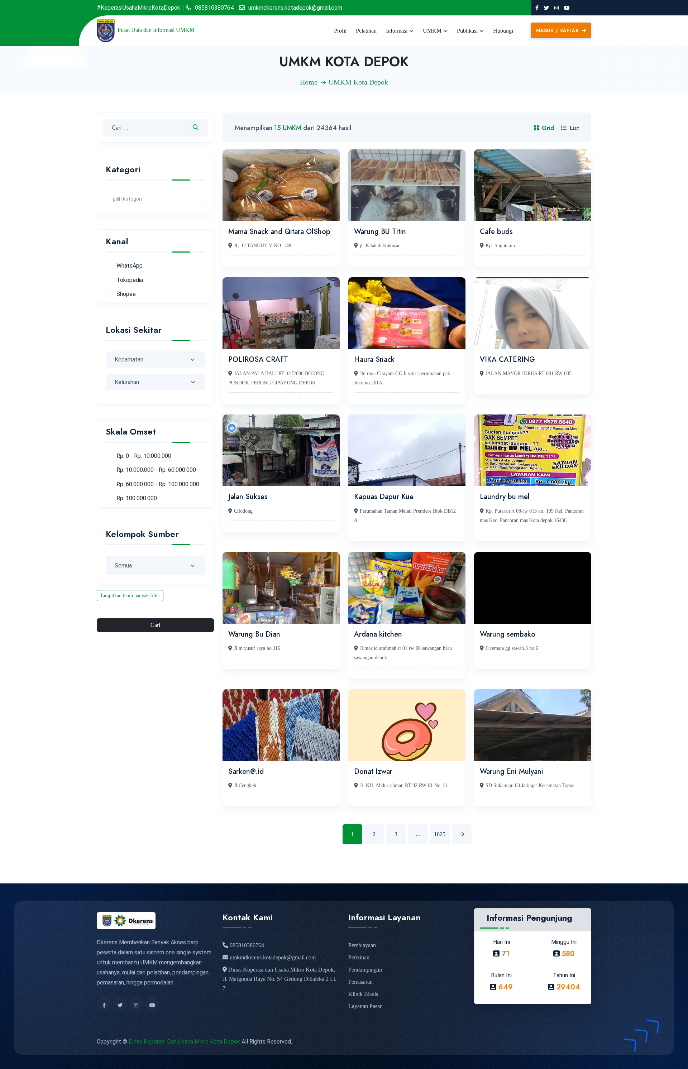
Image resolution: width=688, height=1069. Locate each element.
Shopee (126, 294)
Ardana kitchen (378, 634)
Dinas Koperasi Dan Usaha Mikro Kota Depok (184, 1041)
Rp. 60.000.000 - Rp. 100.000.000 (157, 484)
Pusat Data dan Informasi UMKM (156, 30)
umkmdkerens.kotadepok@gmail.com (295, 7)
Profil (340, 31)
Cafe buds (496, 231)
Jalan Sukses (248, 497)
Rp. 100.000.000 (136, 498)
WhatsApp (129, 265)
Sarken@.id (246, 771)
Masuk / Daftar (558, 30)
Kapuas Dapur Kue (384, 497)
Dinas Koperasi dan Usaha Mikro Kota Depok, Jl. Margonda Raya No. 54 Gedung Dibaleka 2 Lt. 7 (279, 979)
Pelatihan (366, 31)
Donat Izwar (373, 771)
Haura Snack (374, 359)
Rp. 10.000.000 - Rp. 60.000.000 (156, 469)
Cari (155, 625)
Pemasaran (360, 982)
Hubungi (503, 31)
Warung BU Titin (380, 231)
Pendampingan (365, 970)
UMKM (432, 31)
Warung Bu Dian (254, 634)
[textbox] (155, 198)
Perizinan (358, 957)
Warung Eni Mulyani (511, 771)
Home (308, 82)
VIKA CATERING (507, 359)
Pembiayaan (362, 945)
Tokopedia (129, 280)
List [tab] (574, 128)
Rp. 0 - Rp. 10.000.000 (143, 455)
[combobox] (155, 198)
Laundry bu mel (505, 497)
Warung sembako (507, 634)
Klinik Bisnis (363, 994)
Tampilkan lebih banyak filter (130, 595)
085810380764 (214, 7)
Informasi (396, 31)
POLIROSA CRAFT (258, 359)
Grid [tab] (548, 128)
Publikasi (467, 31)
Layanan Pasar (365, 1006)
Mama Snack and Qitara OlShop (279, 231)
